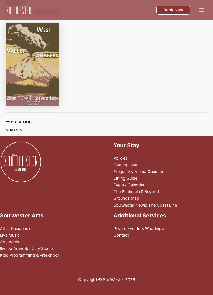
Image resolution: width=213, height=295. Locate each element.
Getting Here (125, 165)
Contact (121, 235)
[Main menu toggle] (201, 10)
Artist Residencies (17, 228)
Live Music (10, 235)
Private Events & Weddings (138, 228)
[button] (173, 10)
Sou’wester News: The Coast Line (145, 205)
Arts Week (9, 241)
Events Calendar (128, 185)
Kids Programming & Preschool (29, 255)
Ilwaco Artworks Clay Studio (26, 248)
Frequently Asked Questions (140, 171)
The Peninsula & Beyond (136, 191)
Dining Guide (125, 178)
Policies (120, 158)
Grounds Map (126, 198)
